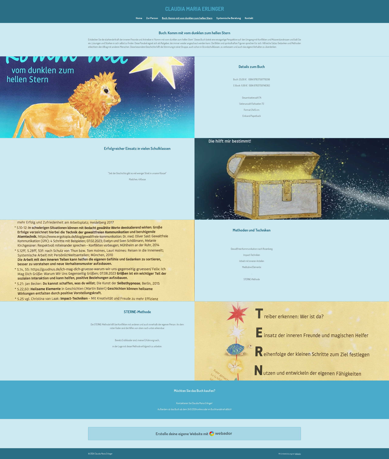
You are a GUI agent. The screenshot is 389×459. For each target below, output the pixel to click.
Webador (298, 454)
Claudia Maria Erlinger (194, 8)
